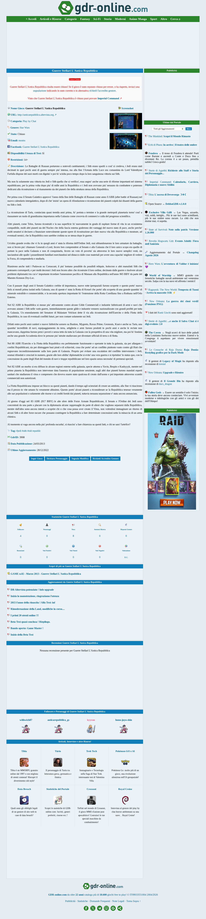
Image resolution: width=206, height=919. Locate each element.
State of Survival (158, 229)
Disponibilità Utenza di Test (26, 153)
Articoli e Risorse (50, 19)
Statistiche (82, 901)
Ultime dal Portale (172, 122)
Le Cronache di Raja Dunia (165, 349)
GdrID (14, 437)
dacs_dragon (165, 384)
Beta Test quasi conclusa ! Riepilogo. (30, 621)
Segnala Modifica (80, 458)
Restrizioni (16, 159)
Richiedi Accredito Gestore (106, 458)
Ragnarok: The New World (162, 289)
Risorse (87, 741)
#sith (24, 430)
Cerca (175, 19)
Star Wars (25, 127)
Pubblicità (172, 70)
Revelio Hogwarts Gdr (161, 241)
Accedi (31, 19)
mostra (22, 140)
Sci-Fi (97, 19)
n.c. (126, 557)
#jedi (18, 430)
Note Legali (118, 901)
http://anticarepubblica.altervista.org (36, 114)
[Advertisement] (103, 45)
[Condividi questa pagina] (119, 910)
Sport (153, 19)
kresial (162, 364)
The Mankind (155, 136)
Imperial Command (160, 182)
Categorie (71, 19)
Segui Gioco (36, 458)
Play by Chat (29, 121)
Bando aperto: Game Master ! (27, 628)
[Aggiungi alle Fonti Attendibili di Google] (114, 910)
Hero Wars (154, 263)
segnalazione (39, 90)
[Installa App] (107, 910)
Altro (163, 19)
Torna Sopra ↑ (133, 901)
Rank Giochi (164, 312)
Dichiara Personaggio (57, 458)
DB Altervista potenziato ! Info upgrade (32, 589)
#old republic (34, 430)
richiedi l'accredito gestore (102, 90)
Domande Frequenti (100, 901)
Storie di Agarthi (157, 170)
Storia (108, 19)
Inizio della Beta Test (22, 634)
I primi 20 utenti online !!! (25, 615)
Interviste (71, 741)
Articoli (62, 741)
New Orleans (156, 301)
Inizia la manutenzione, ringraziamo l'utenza (35, 596)
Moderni (120, 19)
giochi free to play (116, 894)
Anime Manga (138, 19)
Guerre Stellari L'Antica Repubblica (41, 147)
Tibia (150, 194)
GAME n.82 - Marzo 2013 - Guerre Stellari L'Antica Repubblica (46, 573)
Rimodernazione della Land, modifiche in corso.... (38, 609)
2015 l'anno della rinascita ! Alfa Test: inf (33, 602)
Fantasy (85, 19)
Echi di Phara (155, 144)
